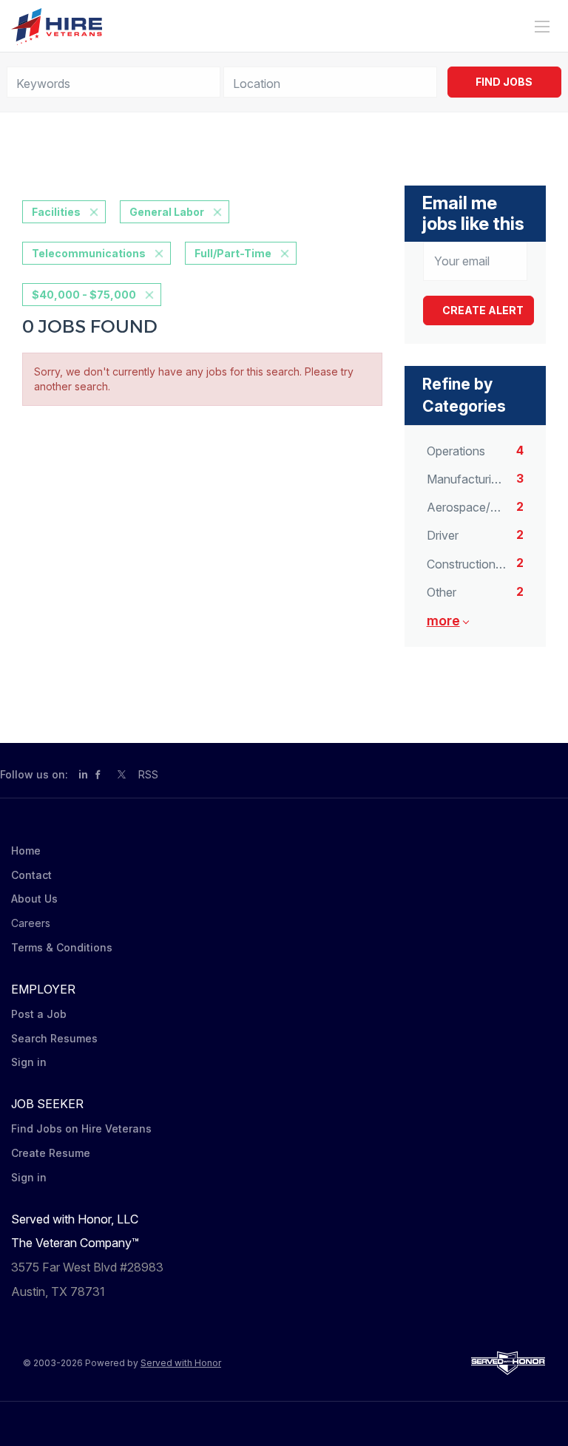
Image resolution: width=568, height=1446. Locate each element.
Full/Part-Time (233, 253)
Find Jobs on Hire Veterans (81, 1128)
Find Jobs (504, 81)
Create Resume (50, 1153)
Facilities (56, 212)
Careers (30, 923)
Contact (31, 875)
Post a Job (39, 1014)
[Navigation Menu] (542, 26)
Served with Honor (181, 1362)
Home (26, 850)
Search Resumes (54, 1038)
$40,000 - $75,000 (84, 294)
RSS (148, 774)
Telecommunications (89, 253)
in (83, 774)
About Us (34, 898)
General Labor (166, 212)
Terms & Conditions (61, 947)
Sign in (29, 1062)
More (443, 620)
